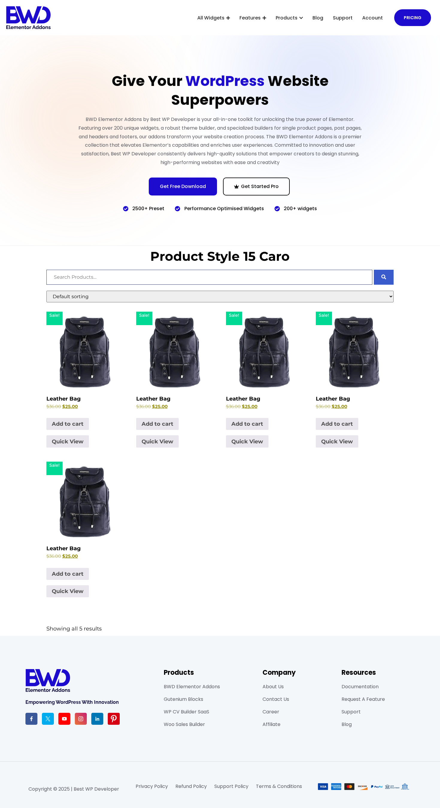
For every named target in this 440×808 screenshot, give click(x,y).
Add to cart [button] (68, 424)
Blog (317, 17)
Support (343, 17)
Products (287, 17)
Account (372, 17)
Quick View (68, 441)
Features (250, 17)
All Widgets (210, 17)
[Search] (384, 277)
